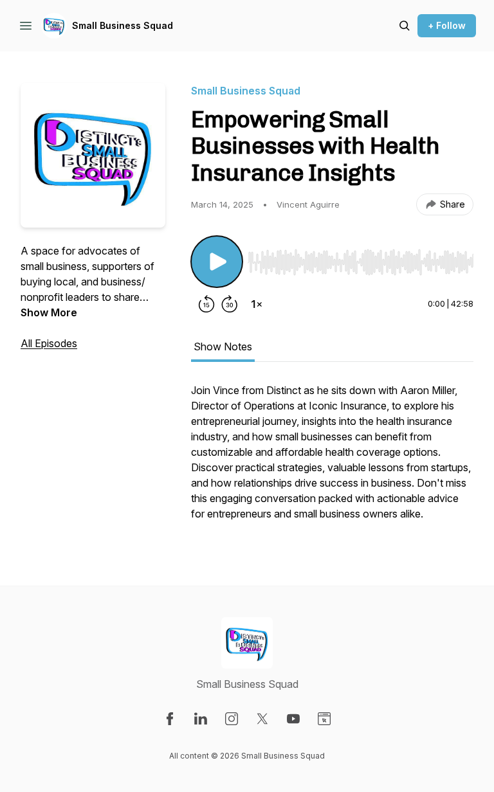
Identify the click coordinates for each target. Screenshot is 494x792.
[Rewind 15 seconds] (206, 304)
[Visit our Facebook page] (169, 718)
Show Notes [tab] (223, 346)
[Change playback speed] (257, 304)
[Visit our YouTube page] (293, 718)
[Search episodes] (404, 25)
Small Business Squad (122, 25)
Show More (49, 312)
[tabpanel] (332, 458)
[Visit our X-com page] (262, 718)
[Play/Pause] (216, 261)
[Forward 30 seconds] (230, 304)
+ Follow (447, 25)
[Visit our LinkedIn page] (200, 718)
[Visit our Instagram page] (231, 718)
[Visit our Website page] (324, 718)
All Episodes (49, 343)
